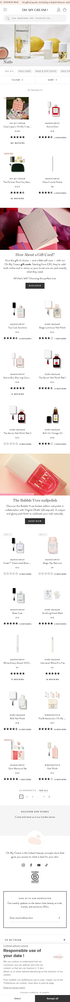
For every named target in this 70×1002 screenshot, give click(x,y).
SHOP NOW (35, 521)
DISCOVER (35, 285)
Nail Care (25, 71)
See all (9, 71)
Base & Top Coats (46, 71)
